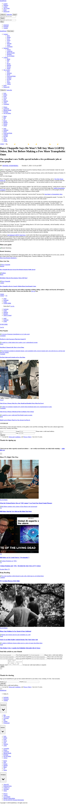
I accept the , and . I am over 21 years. (22, 437)
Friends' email (4, 665)
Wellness (5, 5)
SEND (2, 666)
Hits (4, 715)
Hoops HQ (6, 11)
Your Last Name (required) (23, 658)
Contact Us (6, 787)
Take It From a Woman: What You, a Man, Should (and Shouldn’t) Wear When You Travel (22, 403)
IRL (4, 720)
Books (8, 63)
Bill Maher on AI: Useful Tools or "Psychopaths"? (14, 557)
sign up (33, 291)
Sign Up (3, 435)
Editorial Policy (7, 786)
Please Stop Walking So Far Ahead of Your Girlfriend (15, 631)
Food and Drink (11, 76)
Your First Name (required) (23, 657)
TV (8, 62)
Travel (8, 40)
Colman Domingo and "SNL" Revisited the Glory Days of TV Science (20, 566)
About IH (6, 784)
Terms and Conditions (15, 437)
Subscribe (9, 14)
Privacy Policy (27, 437)
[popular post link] (15, 334)
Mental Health (11, 53)
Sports (8, 68)
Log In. (12, 306)
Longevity (9, 51)
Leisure (5, 3)
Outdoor (9, 77)
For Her (9, 79)
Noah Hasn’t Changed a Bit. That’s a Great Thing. (12, 347)
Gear (8, 42)
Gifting (9, 84)
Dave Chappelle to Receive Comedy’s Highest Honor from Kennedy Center (18, 286)
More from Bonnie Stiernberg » (8, 258)
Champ (5, 721)
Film (8, 60)
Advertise (6, 789)
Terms (5, 790)
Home (8, 74)
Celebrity (2, 577)
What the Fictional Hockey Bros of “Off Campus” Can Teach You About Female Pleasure (26, 503)
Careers (5, 795)
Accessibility (6, 796)
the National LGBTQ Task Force (16, 235)
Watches (9, 43)
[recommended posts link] (19, 498)
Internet (9, 65)
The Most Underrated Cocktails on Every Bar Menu (12, 357)
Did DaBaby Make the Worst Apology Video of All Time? (14, 278)
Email (17, 431)
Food (8, 39)
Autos (8, 45)
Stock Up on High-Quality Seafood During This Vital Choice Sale (19, 639)
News (1, 344)
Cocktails (2, 354)
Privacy (5, 793)
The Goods (6, 8)
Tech (8, 81)
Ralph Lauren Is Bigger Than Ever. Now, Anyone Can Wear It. (15, 420)
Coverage (6, 718)
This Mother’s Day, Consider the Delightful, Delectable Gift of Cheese (20, 648)
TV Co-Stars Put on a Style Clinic (10, 581)
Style (8, 35)
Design (9, 67)
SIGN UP (3, 683)
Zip (17, 433)
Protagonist (6, 723)
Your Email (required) (22, 655)
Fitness (9, 49)
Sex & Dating (10, 56)
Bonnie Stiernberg (10, 165)
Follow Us (3, 14)
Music (8, 59)
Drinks (9, 37)
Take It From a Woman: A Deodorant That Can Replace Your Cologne (17, 411)
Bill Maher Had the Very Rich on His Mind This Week (16, 511)
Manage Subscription (9, 798)
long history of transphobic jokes (53, 194)
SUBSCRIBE (7, 303)
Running (9, 54)
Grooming (9, 46)
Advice (5, 758)
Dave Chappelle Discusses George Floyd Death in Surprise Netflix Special (17, 269)
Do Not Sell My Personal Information (13, 800)
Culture (5, 7)
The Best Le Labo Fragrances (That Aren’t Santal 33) (13, 339)
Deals (5, 10)
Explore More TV (5, 569)
